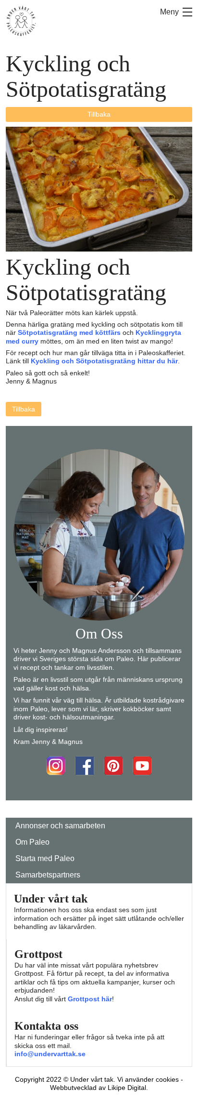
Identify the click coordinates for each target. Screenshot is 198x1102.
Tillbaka (99, 114)
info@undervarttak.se (50, 1054)
